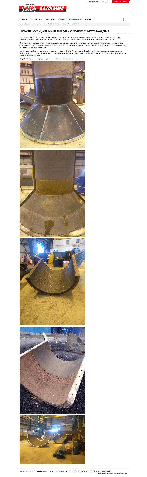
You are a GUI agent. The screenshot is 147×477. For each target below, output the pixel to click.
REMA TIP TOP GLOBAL (121, 1)
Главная (23, 19)
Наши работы (75, 19)
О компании (36, 19)
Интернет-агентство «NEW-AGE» (117, 473)
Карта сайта (105, 1)
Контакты (89, 19)
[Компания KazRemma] (25, 8)
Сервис (61, 19)
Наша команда (106, 471)
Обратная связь (93, 1)
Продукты (50, 19)
